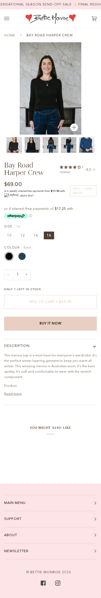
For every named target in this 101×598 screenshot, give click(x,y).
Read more (13, 394)
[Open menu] (12, 18)
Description (17, 346)
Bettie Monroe (45, 572)
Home (10, 35)
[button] (71, 167)
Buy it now (51, 323)
